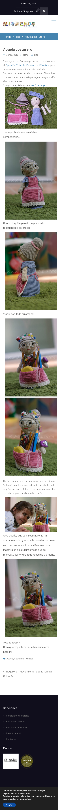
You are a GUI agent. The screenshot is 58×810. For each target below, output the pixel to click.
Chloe (6, 676)
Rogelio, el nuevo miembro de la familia (29, 671)
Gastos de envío (14, 733)
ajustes (26, 799)
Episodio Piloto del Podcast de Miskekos (27, 65)
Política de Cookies (15, 721)
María (25, 54)
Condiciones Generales (17, 715)
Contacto (11, 739)
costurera (19, 658)
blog (36, 54)
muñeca (29, 658)
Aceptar (9, 805)
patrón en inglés (39, 85)
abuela (9, 658)
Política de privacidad (17, 727)
